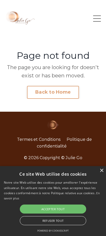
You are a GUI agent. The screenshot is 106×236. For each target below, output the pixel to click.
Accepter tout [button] (53, 209)
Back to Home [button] (53, 92)
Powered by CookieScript (53, 230)
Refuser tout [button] (53, 221)
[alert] (53, 201)
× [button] (101, 171)
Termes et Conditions (38, 139)
